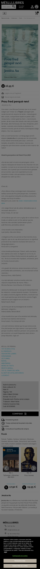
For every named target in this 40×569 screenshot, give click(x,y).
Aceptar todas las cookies (20, 566)
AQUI (5, 552)
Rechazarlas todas (20, 561)
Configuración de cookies (20, 556)
